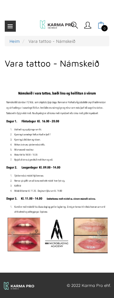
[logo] (57, 25)
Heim (15, 41)
